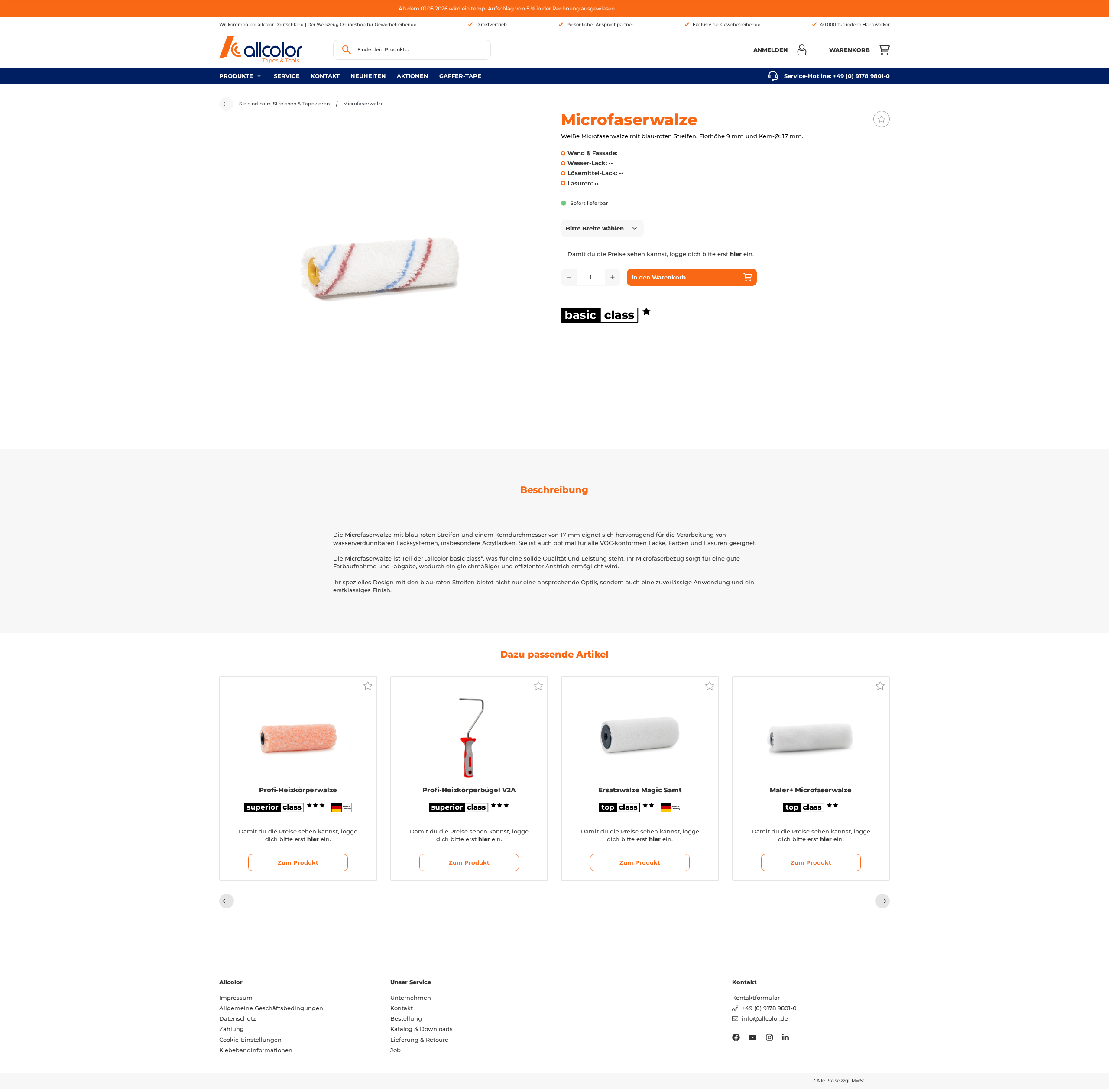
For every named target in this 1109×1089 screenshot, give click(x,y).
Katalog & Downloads (421, 1028)
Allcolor (231, 982)
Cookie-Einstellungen (250, 1039)
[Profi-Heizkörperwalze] (298, 731)
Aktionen (412, 75)
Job (395, 1050)
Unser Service (410, 982)
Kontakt (325, 75)
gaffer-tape (460, 75)
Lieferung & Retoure (419, 1039)
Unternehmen (410, 997)
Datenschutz (237, 1018)
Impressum (236, 997)
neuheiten (368, 75)
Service (287, 75)
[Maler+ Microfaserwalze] (811, 731)
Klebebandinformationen (255, 1050)
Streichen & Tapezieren (301, 103)
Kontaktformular (756, 997)
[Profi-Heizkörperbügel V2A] (469, 731)
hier (736, 253)
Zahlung (231, 1028)
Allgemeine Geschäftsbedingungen (271, 1008)
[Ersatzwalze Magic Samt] (640, 731)
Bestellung (406, 1018)
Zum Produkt (298, 862)
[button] (780, 49)
